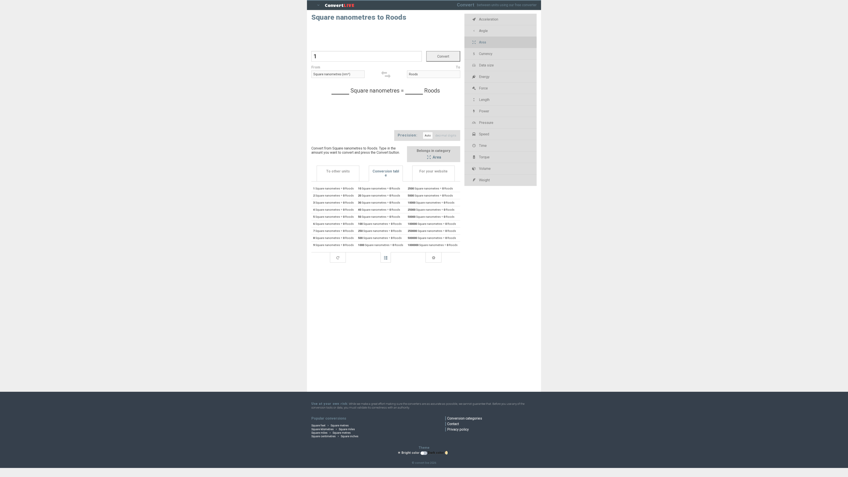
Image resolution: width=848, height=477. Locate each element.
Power (483, 111)
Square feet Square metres (330, 425)
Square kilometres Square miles (333, 429)
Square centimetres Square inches (334, 436)
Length (484, 100)
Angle (483, 31)
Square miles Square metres (331, 432)
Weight (484, 180)
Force (483, 88)
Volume (484, 169)
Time (482, 146)
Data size (486, 65)
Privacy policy (458, 429)
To (458, 67)
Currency (485, 54)
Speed (483, 134)
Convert (465, 5)
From (315, 67)
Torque (484, 157)
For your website (433, 171)
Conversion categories (464, 418)
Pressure (485, 123)
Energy (484, 77)
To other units (338, 171)
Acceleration (488, 19)
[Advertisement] (385, 36)
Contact (453, 424)
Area (436, 157)
